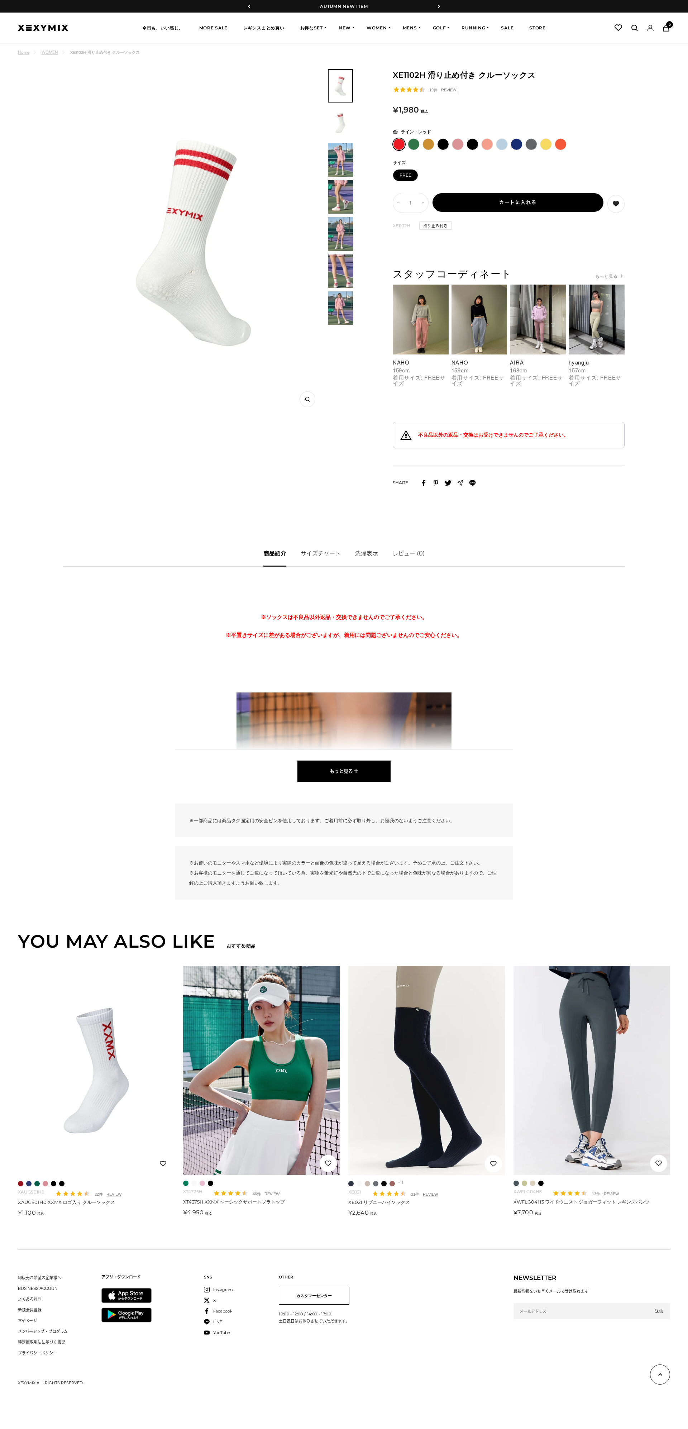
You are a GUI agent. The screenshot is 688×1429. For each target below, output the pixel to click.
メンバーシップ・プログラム (43, 1331)
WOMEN (377, 27)
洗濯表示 (366, 553)
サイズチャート (321, 553)
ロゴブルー (29, 1183)
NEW (345, 27)
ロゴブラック (61, 1183)
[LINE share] (472, 483)
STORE (537, 27)
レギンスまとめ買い (263, 27)
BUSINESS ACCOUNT (39, 1288)
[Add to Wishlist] (616, 204)
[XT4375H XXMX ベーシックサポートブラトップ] (261, 1070)
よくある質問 (30, 1299)
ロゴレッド (20, 1183)
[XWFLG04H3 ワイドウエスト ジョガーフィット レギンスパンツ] (591, 1070)
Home (23, 52)
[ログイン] (650, 28)
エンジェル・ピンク (202, 1183)
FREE (405, 175)
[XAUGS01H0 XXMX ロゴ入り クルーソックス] (96, 1070)
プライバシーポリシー (37, 1353)
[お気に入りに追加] (163, 1163)
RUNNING (473, 27)
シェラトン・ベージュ (532, 1183)
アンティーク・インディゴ (516, 1183)
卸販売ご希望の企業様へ (39, 1278)
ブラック (53, 1183)
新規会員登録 (30, 1310)
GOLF (439, 27)
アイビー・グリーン (185, 1183)
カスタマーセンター (314, 1295)
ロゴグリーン (37, 1183)
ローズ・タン (392, 1183)
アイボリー (194, 1183)
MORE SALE (213, 27)
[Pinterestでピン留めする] (436, 483)
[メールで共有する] (460, 483)
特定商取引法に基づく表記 (41, 1342)
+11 (400, 1182)
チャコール (375, 1183)
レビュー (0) (408, 553)
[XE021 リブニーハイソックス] (426, 1070)
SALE (507, 27)
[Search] (634, 28)
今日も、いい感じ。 (162, 27)
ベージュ (367, 1183)
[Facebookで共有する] (423, 483)
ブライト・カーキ (524, 1183)
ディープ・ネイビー (351, 1183)
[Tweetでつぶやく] (448, 483)
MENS (410, 27)
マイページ (27, 1321)
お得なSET (311, 27)
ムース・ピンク (45, 1183)
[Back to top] (660, 1375)
